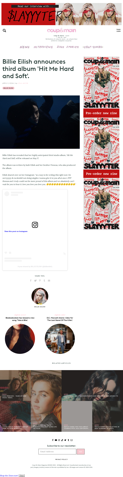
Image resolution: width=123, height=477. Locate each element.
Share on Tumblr (44, 280)
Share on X (35, 280)
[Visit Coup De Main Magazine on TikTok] (62, 440)
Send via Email (49, 280)
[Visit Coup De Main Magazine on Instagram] (59, 440)
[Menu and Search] (4, 31)
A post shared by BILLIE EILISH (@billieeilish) (35, 266)
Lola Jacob (23, 83)
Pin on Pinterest (40, 280)
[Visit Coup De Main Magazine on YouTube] (55, 440)
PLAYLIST (118, 30)
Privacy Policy (61, 459)
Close (22, 476)
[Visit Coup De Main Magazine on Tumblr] (68, 440)
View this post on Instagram (15, 231)
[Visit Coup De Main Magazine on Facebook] (52, 440)
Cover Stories (68, 45)
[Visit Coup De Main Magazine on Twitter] (65, 440)
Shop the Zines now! (9, 475)
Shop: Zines (93, 45)
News (24, 48)
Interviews (43, 45)
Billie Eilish (8, 88)
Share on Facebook (31, 280)
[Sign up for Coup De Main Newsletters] (71, 440)
